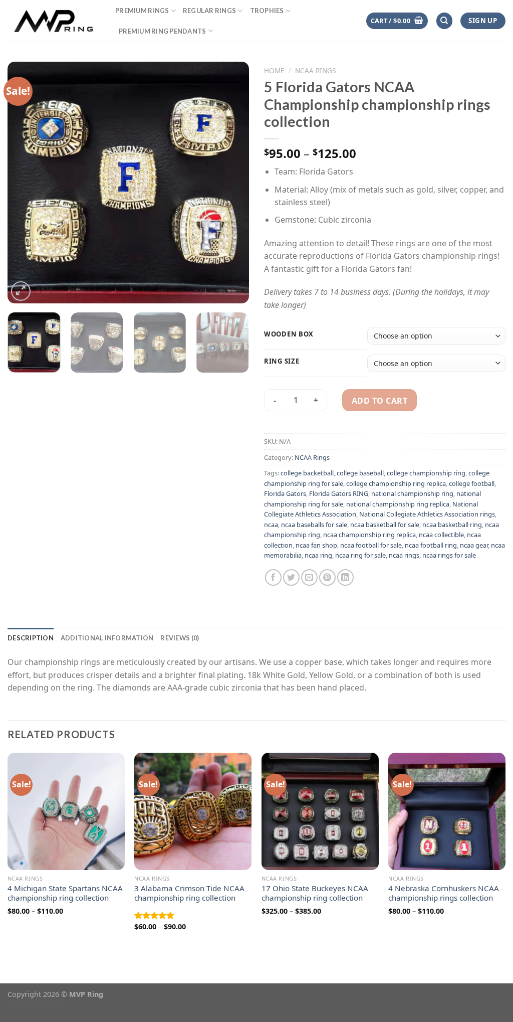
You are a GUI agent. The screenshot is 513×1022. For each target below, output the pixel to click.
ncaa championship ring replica (369, 534)
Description (31, 638)
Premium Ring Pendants (162, 31)
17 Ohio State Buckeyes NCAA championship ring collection (315, 893)
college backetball (307, 472)
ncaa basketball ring (452, 524)
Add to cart (379, 400)
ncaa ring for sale (360, 555)
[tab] (31, 638)
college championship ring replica (396, 483)
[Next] (231, 182)
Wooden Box (289, 334)
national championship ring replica (397, 503)
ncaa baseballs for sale (314, 524)
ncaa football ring (431, 545)
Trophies (267, 11)
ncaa (271, 524)
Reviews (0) (179, 638)
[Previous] (25, 182)
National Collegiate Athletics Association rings (427, 514)
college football (471, 483)
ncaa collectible (441, 534)
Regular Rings (209, 11)
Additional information (107, 638)
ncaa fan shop (316, 545)
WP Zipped (51, 1003)
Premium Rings (142, 11)
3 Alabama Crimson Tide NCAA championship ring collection (189, 893)
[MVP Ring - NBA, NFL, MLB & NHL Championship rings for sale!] (54, 21)
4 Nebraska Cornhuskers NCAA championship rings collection (443, 893)
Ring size (281, 361)
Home (274, 70)
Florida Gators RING (338, 493)
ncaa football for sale (371, 545)
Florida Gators (285, 493)
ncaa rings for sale (449, 555)
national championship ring (412, 493)
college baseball (360, 472)
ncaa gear (474, 545)
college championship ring (426, 472)
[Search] (444, 21)
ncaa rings (404, 555)
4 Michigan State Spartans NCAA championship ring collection (65, 893)
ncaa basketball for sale (384, 524)
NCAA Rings (315, 70)
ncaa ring (318, 555)
